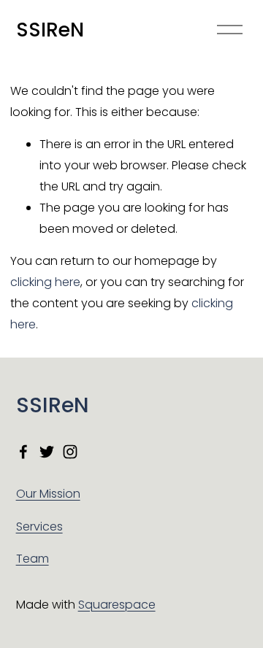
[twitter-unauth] (46, 451)
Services (39, 526)
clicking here (45, 282)
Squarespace (117, 604)
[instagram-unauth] (70, 451)
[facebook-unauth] (23, 451)
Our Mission (48, 493)
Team (32, 558)
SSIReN (50, 29)
